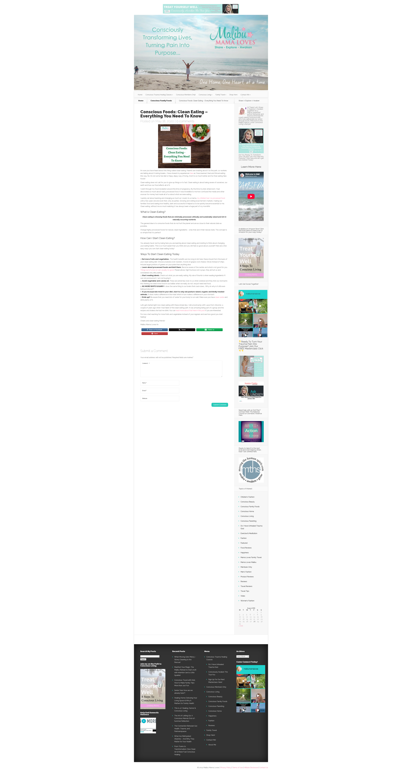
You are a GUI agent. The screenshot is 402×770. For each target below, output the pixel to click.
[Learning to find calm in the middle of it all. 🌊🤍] (260, 335)
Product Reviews (247, 577)
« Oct (241, 626)
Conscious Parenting (248, 521)
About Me (212, 745)
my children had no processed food (211, 198)
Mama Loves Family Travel (251, 557)
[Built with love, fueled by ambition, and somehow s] (246, 335)
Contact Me (245, 95)
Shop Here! (210, 735)
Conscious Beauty (248, 502)
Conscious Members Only (216, 687)
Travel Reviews (246, 586)
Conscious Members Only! (186, 95)
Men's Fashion (246, 572)
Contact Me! (211, 740)
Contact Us (263, 768)
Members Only (246, 567)
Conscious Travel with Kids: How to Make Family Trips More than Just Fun (184, 683)
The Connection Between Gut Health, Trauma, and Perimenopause (185, 728)
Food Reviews (246, 548)
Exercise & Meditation (249, 533)
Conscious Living (205, 95)
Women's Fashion (247, 601)
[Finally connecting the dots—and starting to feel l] (260, 321)
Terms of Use (237, 768)
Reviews (244, 581)
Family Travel (220, 95)
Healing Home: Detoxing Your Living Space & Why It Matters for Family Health (185, 700)
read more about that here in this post (190, 310)
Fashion (244, 538)
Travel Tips (245, 591)
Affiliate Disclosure (251, 768)
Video (243, 596)
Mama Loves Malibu (248, 562)
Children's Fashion (247, 497)
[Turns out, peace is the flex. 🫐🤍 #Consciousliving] (260, 306)
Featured (244, 543)
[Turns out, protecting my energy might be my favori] (246, 306)
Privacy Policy (226, 768)
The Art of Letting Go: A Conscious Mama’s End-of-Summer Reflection (184, 718)
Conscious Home (247, 511)
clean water (219, 297)
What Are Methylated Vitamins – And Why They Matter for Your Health (184, 739)
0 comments (185, 121)
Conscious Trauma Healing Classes (159, 95)
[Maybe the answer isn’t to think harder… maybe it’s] (246, 321)
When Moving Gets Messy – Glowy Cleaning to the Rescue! (185, 659)
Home (140, 95)
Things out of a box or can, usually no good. (157, 270)
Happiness (245, 553)
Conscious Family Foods (161, 101)
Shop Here (233, 95)
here (191, 173)
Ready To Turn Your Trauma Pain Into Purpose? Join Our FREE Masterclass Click (251, 345)
